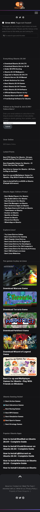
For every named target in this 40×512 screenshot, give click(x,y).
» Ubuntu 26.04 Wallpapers (13, 72)
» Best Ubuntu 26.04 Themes (14, 86)
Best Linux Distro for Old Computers (18, 246)
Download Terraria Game (15, 309)
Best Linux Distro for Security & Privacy (20, 249)
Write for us (20, 489)
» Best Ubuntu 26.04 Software (15, 89)
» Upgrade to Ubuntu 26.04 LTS (15, 75)
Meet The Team (28, 486)
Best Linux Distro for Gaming (15, 237)
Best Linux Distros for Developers (17, 244)
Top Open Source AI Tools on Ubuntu (18, 208)
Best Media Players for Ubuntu (16, 196)
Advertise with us (9, 489)
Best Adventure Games (14, 405)
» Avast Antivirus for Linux (13, 80)
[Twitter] (20, 17)
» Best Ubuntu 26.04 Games (14, 83)
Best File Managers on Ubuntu (16, 203)
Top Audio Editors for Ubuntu (15, 199)
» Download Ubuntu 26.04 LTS (14, 63)
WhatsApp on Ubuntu (12, 222)
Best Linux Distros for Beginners (17, 241)
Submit (7, 126)
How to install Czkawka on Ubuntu (19, 468)
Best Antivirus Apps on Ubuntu (16, 206)
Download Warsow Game (15, 288)
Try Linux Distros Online (13, 234)
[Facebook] (16, 17)
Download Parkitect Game (16, 330)
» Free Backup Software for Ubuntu (17, 99)
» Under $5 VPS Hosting (12, 69)
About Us (8, 486)
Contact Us (17, 486)
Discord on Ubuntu (11, 220)
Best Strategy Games (13, 424)
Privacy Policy (31, 489)
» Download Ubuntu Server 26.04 (16, 66)
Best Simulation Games (14, 416)
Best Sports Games (13, 420)
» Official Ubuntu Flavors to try (15, 92)
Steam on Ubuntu (11, 217)
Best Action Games (12, 401)
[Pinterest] (23, 17)
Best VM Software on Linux (14, 251)
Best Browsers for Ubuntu (14, 201)
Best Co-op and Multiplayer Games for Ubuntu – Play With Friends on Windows (17, 381)
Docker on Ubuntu (11, 213)
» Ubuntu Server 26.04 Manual (15, 77)
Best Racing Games (12, 409)
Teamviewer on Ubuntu (13, 210)
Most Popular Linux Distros (14, 239)
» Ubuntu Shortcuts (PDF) (15, 95)
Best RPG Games (11, 413)
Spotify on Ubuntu (11, 215)
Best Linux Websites (12, 253)
